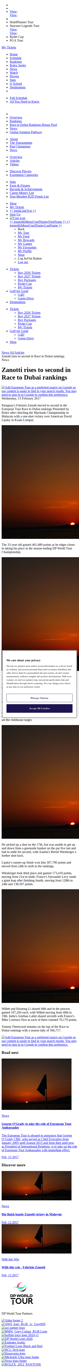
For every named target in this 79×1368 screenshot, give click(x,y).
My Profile (25, 251)
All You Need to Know (25, 101)
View (13, 11)
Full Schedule (18, 98)
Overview (16, 117)
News (13, 69)
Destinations (18, 87)
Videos (14, 164)
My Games (25, 243)
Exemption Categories (24, 175)
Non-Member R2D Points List (29, 196)
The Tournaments (21, 142)
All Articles (17, 352)
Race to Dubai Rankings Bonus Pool (33, 125)
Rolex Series (18, 65)
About (14, 139)
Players (14, 76)
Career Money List (22, 193)
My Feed (23, 236)
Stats (13, 80)
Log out (23, 262)
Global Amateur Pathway (26, 132)
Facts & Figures (20, 185)
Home (14, 54)
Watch (14, 72)
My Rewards (26, 240)
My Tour (23, 232)
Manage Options (39, 698)
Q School (16, 83)
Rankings (16, 61)
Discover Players (20, 171)
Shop (21, 254)
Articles (15, 160)
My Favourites (27, 247)
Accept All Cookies (39, 708)
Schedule (15, 58)
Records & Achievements (26, 189)
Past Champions (20, 146)
